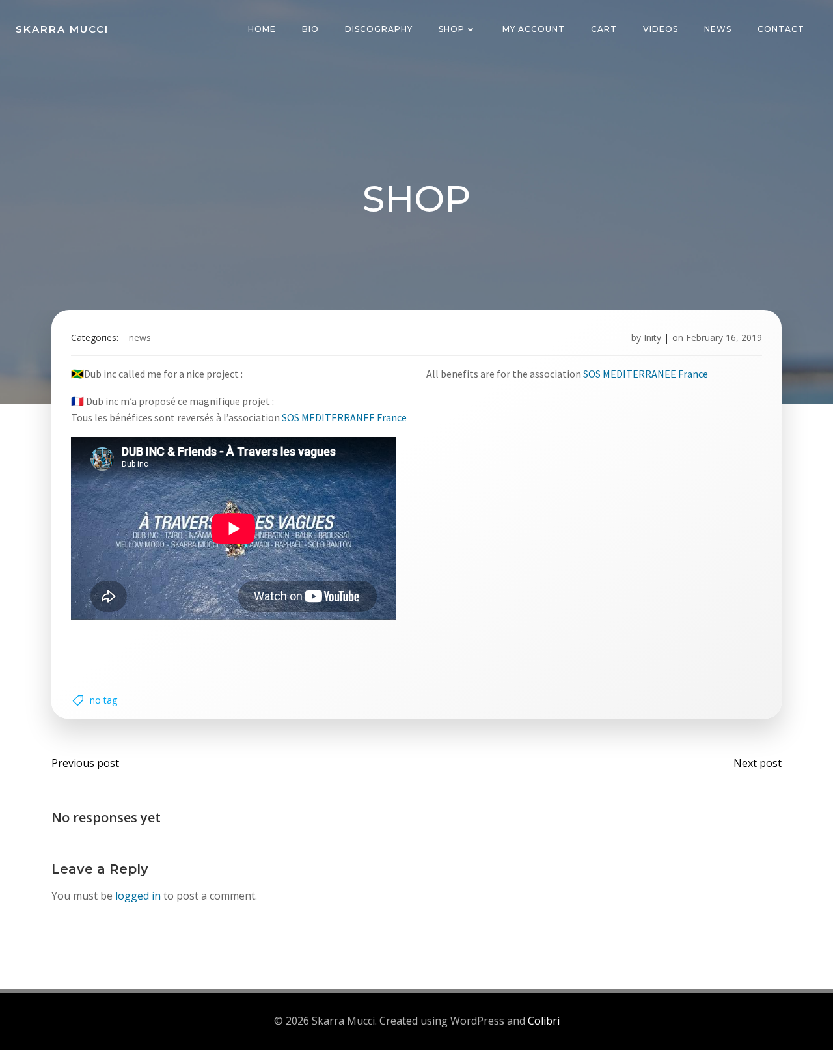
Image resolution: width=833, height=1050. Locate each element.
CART (604, 29)
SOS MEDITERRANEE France (645, 373)
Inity (652, 337)
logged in (138, 896)
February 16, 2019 (724, 337)
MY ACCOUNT (533, 29)
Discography (379, 29)
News (717, 29)
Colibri (544, 1021)
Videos (660, 29)
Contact (781, 29)
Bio (310, 29)
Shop (452, 29)
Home (262, 29)
